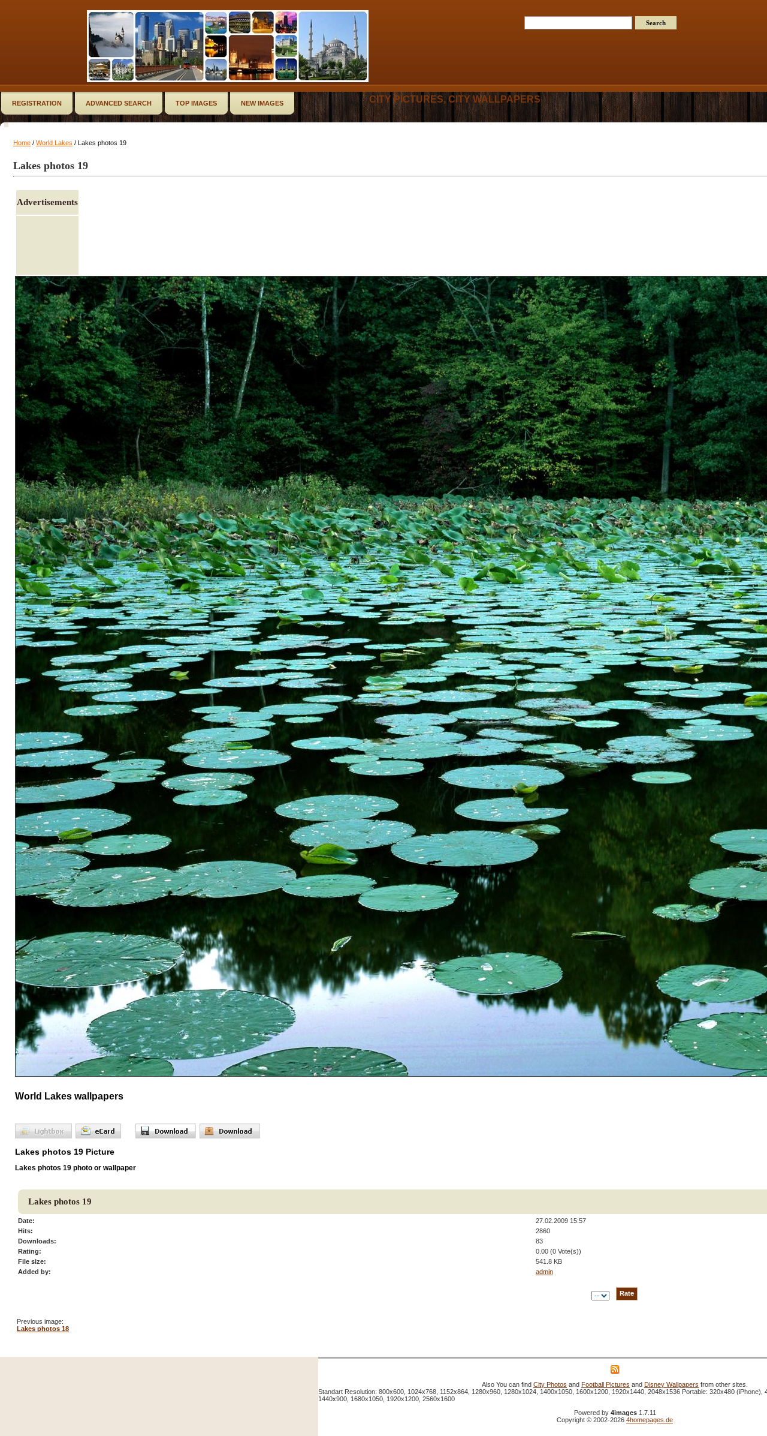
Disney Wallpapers (671, 1384)
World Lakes (54, 142)
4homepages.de (649, 1419)
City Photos (550, 1384)
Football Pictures (605, 1384)
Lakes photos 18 (43, 1328)
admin (544, 1271)
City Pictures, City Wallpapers (454, 99)
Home (22, 142)
